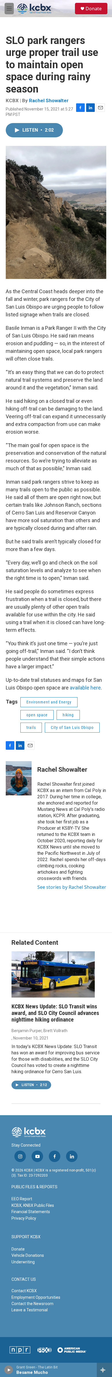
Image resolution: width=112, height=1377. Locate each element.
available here (85, 688)
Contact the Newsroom (32, 1303)
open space (37, 715)
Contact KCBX (24, 1290)
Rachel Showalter (49, 100)
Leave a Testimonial (29, 1310)
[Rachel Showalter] (19, 778)
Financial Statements (30, 1211)
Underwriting (23, 1262)
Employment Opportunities (35, 1297)
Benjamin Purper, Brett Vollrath (39, 1030)
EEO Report (21, 1199)
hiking (68, 715)
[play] (8, 1370)
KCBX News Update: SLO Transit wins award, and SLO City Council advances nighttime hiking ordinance (55, 1013)
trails (31, 727)
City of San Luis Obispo (72, 727)
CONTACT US (23, 1279)
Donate (94, 8)
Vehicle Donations (27, 1255)
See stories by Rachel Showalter (71, 887)
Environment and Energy (49, 702)
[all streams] (104, 1370)
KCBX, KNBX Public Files (32, 1205)
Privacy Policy (23, 1218)
